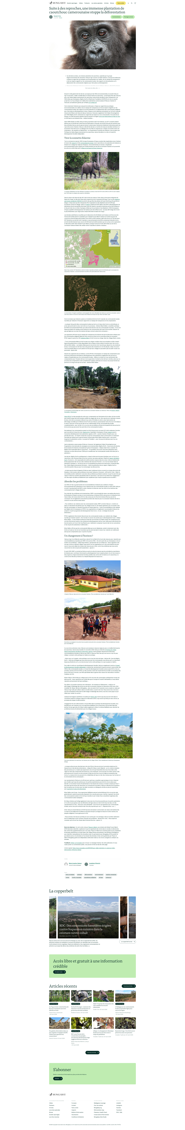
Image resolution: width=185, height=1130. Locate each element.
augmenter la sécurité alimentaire (76, 789)
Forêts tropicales (76, 877)
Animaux (79, 874)
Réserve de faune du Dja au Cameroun (92, 148)
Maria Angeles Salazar (75, 863)
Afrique (60, 17)
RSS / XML (119, 1112)
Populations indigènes (90, 877)
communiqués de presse (86, 143)
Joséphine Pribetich (94, 863)
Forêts (67, 877)
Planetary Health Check (100, 1112)
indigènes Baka (85, 338)
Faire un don (120, 3)
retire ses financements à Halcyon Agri (109, 116)
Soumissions (75, 1114)
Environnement (99, 874)
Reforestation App (99, 1110)
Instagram (119, 1105)
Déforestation (88, 874)
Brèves (112, 3)
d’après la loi (86, 432)
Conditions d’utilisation (78, 1117)
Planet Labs (93, 696)
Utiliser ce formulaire (76, 843)
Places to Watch (92, 827)
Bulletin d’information (77, 1112)
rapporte (110, 432)
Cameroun (108, 877)
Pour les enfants (98, 1105)
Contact (74, 1105)
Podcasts (87, 3)
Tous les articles (127, 986)
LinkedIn (118, 1103)
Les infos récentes (54, 1117)
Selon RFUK (67, 416)
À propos (74, 1103)
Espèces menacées (111, 874)
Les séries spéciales (96, 3)
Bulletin (57, 1078)
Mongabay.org (98, 1107)
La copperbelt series (126, 941)
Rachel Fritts (57, 16)
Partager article (128, 17)
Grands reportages (72, 3)
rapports (74, 143)
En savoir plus (58, 972)
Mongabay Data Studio (100, 1117)
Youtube (118, 1107)
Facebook (119, 1110)
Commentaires (116, 17)
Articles (106, 3)
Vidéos (81, 3)
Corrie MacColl (92, 102)
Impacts (74, 1110)
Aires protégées (70, 874)
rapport (88, 204)
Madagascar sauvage (100, 1103)
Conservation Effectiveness (101, 1114)
